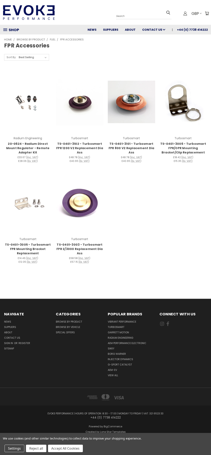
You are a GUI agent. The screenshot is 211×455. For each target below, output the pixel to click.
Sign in (9, 343)
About (130, 30)
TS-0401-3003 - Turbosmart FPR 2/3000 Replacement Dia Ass (79, 249)
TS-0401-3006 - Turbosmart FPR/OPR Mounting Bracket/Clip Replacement (183, 148)
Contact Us (152, 30)
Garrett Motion (118, 332)
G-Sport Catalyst (120, 364)
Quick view (27, 93)
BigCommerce (113, 426)
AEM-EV (112, 370)
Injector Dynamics (120, 359)
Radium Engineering (120, 337)
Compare (26, 101)
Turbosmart (116, 327)
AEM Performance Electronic (127, 343)
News (92, 30)
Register (24, 343)
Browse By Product (69, 321)
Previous (205, 442)
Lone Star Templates (113, 432)
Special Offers (65, 332)
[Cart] (207, 13)
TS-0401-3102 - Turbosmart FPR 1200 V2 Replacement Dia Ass (79, 148)
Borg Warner (117, 354)
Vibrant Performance (122, 321)
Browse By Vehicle (68, 327)
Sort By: (11, 57)
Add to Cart (28, 109)
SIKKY (111, 348)
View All (113, 375)
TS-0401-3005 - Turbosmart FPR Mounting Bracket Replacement (28, 249)
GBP (195, 13)
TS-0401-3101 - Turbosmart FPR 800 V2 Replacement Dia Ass (131, 148)
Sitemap (9, 348)
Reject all (36, 448)
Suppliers (110, 30)
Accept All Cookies (65, 448)
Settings (14, 448)
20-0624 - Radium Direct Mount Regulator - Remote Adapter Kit (28, 148)
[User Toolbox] (185, 13)
